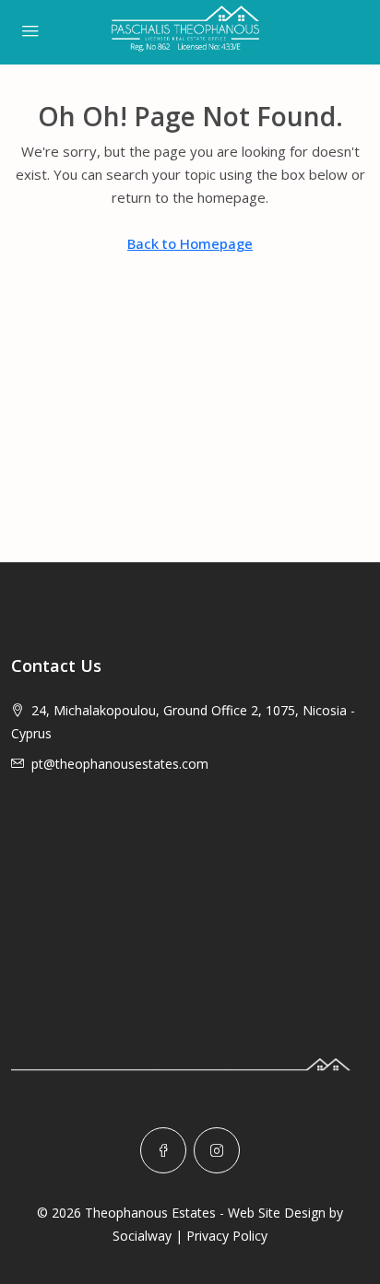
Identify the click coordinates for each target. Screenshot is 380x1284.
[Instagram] (217, 1150)
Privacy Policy (226, 1235)
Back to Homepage (190, 243)
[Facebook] (163, 1150)
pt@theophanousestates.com (119, 763)
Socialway (142, 1235)
